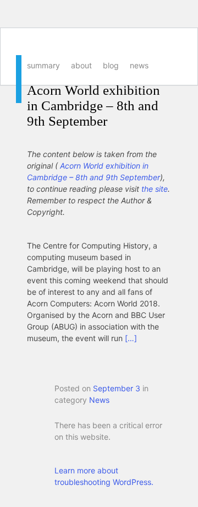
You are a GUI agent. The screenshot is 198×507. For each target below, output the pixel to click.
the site (154, 188)
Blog (111, 65)
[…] (131, 338)
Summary (43, 65)
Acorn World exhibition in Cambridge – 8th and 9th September (93, 105)
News (139, 65)
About (81, 65)
